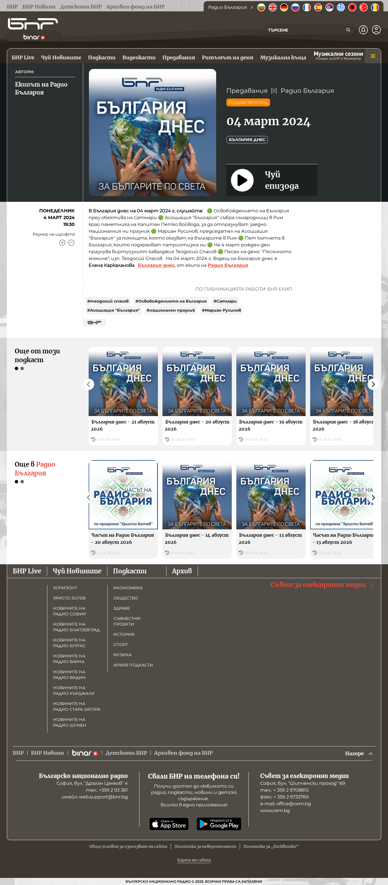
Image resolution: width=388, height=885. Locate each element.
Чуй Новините (77, 571)
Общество (125, 598)
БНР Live (27, 571)
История (123, 634)
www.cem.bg (275, 810)
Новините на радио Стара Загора (76, 706)
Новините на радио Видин (69, 674)
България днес (247, 139)
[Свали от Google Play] (219, 824)
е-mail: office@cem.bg (285, 803)
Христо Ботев (69, 598)
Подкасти (130, 571)
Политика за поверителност (205, 846)
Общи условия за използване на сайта (128, 846)
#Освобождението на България (171, 301)
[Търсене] (348, 29)
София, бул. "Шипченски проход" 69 (302, 783)
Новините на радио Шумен (69, 722)
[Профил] (376, 30)
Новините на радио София (69, 611)
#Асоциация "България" (113, 310)
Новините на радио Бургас (69, 642)
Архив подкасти (133, 665)
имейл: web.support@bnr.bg (95, 797)
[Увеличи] (62, 242)
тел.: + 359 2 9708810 (284, 790)
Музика (122, 654)
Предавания (247, 91)
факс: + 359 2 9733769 (284, 797)
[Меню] (373, 55)
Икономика (128, 587)
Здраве (121, 608)
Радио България (307, 91)
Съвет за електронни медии (318, 585)
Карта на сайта (194, 860)
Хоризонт (65, 587)
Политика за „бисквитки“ (271, 846)
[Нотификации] (363, 30)
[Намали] (71, 242)
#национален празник (171, 310)
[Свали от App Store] (169, 824)
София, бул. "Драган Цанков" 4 (92, 783)
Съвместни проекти (126, 621)
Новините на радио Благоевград (76, 627)
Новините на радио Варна (69, 658)
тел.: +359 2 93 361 (107, 790)
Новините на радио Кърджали (74, 690)
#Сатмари (225, 301)
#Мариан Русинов (221, 310)
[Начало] (33, 24)
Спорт (120, 644)
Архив (182, 571)
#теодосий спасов (108, 301)
